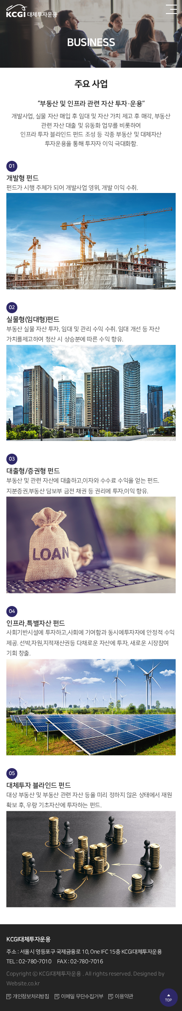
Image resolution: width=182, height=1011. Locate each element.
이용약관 (124, 996)
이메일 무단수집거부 (82, 996)
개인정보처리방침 (31, 996)
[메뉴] (170, 10)
